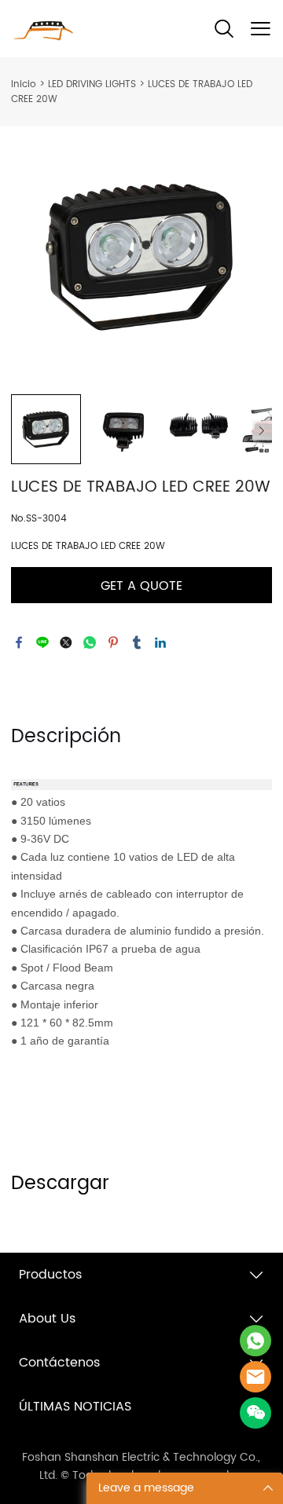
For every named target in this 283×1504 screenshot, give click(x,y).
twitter (66, 642)
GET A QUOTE (141, 586)
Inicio (23, 84)
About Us (47, 1318)
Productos (50, 1274)
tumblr (137, 642)
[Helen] (255, 1376)
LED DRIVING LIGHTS (92, 84)
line (42, 642)
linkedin (160, 642)
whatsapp (89, 642)
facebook (19, 642)
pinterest (113, 642)
